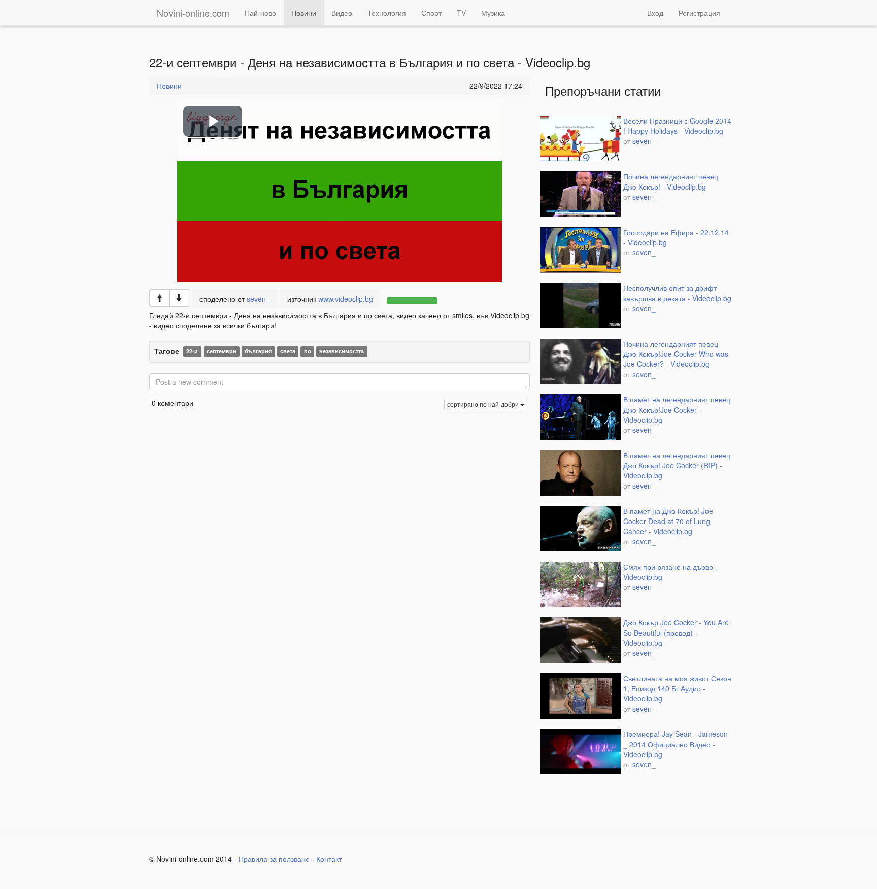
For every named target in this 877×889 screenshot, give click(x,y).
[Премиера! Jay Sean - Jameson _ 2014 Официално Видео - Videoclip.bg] (580, 751)
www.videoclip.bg (345, 298)
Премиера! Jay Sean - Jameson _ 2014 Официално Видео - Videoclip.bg (675, 744)
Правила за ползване (274, 859)
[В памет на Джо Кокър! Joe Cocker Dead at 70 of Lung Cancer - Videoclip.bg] (580, 528)
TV (461, 13)
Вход (655, 13)
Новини (303, 13)
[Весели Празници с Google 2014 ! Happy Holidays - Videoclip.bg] (580, 138)
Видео (341, 13)
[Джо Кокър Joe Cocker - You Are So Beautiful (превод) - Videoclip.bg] (580, 640)
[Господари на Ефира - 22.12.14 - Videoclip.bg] (580, 250)
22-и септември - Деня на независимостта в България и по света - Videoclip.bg (369, 62)
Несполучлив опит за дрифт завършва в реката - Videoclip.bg (677, 293)
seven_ (258, 298)
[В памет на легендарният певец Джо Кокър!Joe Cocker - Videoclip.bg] (580, 417)
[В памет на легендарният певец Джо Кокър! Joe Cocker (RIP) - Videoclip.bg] (580, 473)
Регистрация (699, 13)
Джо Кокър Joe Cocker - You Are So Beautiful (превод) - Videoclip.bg (676, 632)
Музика (493, 13)
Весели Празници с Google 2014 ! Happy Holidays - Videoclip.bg (677, 126)
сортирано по (483, 404)
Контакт (329, 859)
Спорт (431, 13)
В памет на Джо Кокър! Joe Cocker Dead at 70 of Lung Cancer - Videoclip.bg (668, 521)
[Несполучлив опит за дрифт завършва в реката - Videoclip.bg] (580, 305)
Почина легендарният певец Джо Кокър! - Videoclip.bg (670, 181)
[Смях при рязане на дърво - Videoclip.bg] (580, 584)
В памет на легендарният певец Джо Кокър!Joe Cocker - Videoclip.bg (676, 409)
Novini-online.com (193, 12)
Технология (386, 13)
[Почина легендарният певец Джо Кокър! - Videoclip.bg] (580, 194)
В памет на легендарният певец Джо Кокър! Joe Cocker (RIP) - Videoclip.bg (676, 465)
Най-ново (260, 13)
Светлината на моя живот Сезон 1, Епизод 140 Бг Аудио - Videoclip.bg (677, 688)
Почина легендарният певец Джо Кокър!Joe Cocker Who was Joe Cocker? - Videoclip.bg (675, 354)
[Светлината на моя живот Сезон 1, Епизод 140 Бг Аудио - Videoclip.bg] (580, 696)
